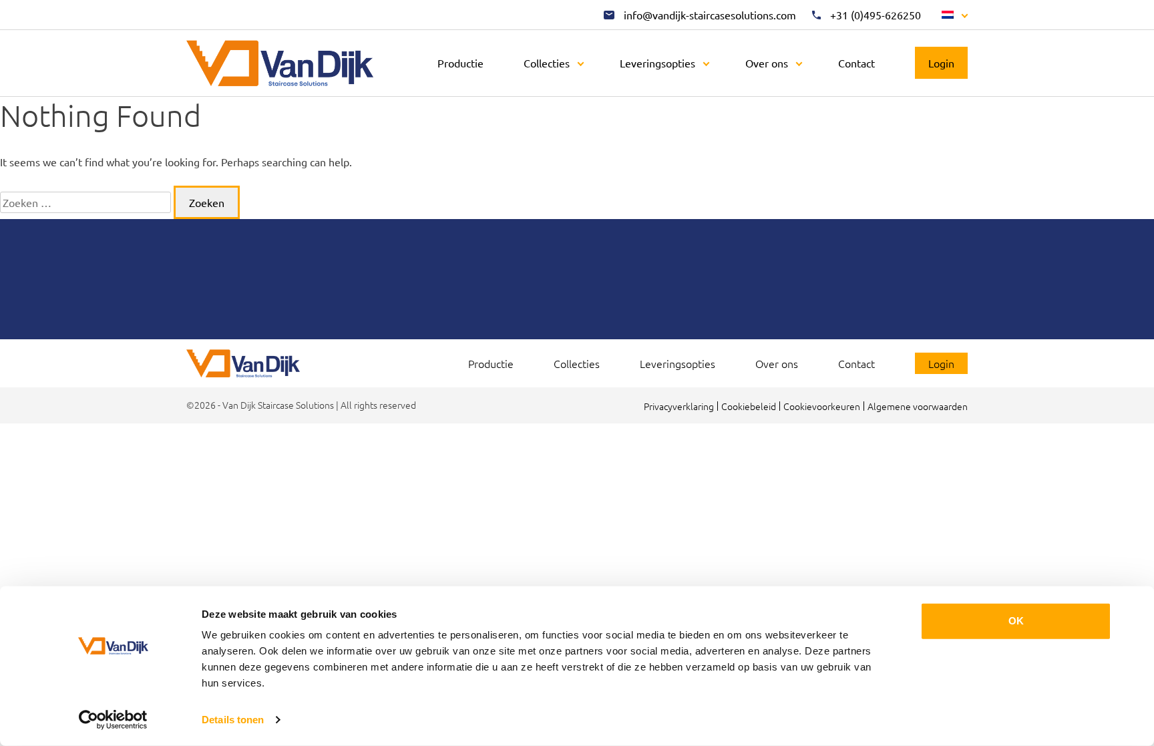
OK (1016, 620)
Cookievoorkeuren (821, 406)
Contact (856, 62)
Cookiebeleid (748, 406)
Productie (460, 62)
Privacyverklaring (679, 406)
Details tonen (233, 719)
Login (941, 62)
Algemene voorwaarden (918, 406)
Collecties (547, 62)
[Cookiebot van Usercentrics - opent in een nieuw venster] (113, 720)
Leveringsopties (657, 62)
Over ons (766, 62)
